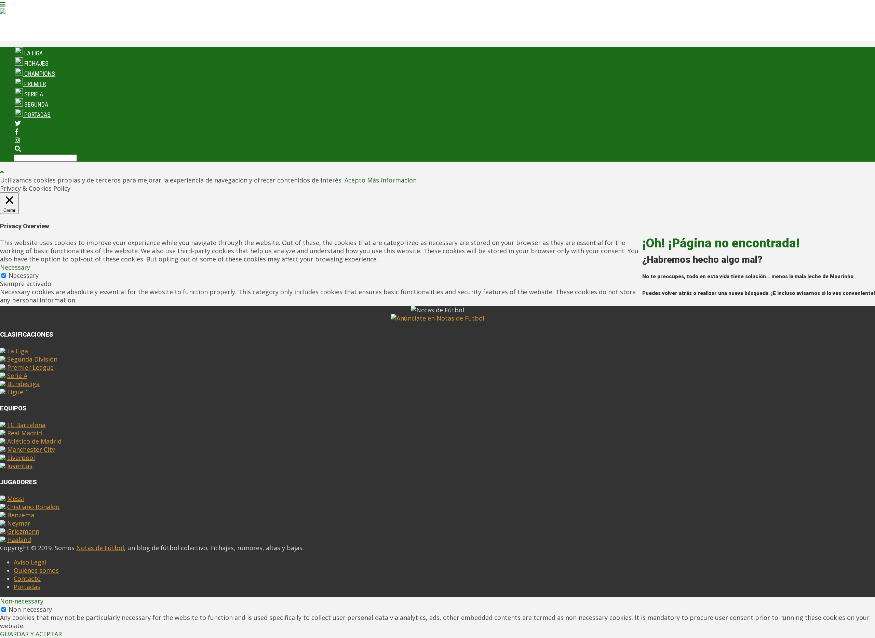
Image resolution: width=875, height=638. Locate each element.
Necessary (24, 275)
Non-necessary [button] (21, 601)
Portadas (37, 114)
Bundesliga (23, 384)
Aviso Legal (30, 562)
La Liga (17, 351)
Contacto (27, 578)
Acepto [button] (355, 180)
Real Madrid (24, 433)
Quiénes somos (36, 570)
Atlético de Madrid (34, 441)
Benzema (20, 515)
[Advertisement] (759, 198)
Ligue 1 (17, 392)
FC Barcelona (26, 425)
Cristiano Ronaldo (33, 507)
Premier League (30, 367)
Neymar (18, 523)
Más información (392, 180)
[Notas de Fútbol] (25, 12)
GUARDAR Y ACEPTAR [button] (31, 634)
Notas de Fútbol (100, 548)
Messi (15, 498)
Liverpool (21, 457)
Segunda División (32, 359)
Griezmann (23, 531)
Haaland (19, 539)
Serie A (17, 375)
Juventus (19, 466)
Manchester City (31, 449)
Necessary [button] (15, 267)
